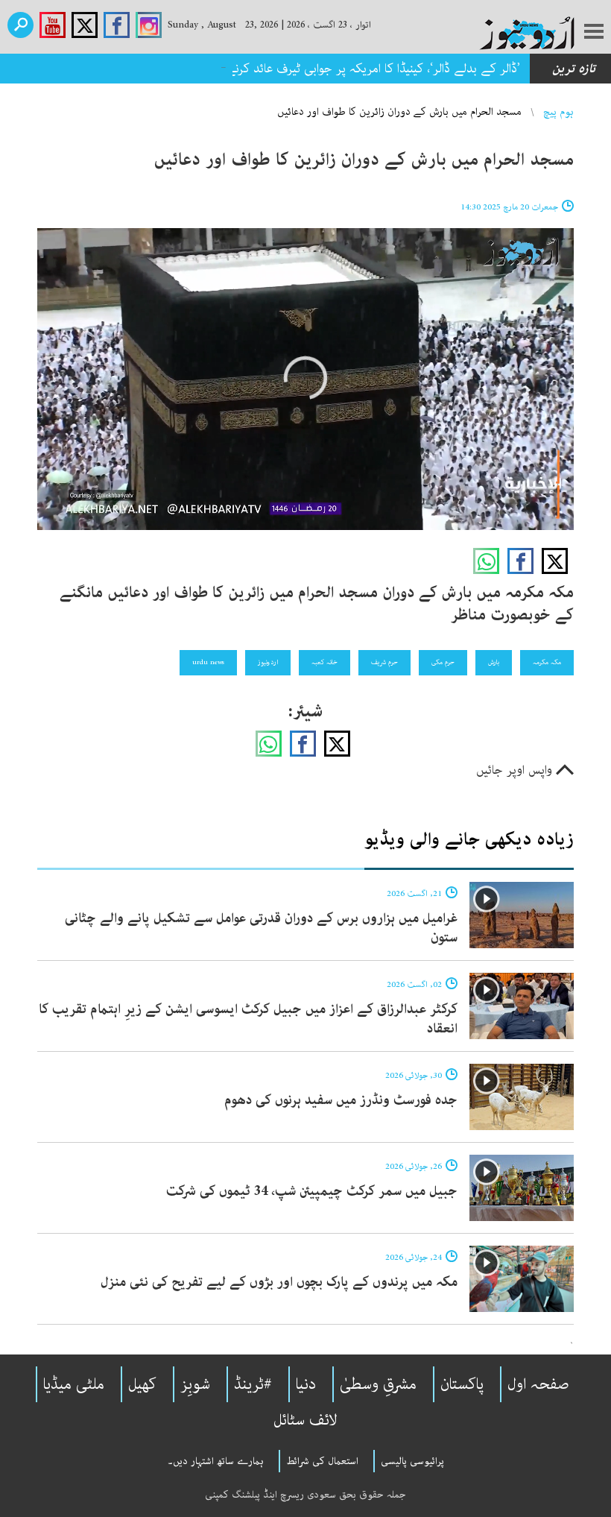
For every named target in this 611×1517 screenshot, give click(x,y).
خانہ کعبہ (324, 662)
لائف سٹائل (305, 1420)
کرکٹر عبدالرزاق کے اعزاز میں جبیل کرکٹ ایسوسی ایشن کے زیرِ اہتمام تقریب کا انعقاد (248, 1019)
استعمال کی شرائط (322, 1461)
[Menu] (594, 33)
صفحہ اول (538, 1384)
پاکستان (462, 1384)
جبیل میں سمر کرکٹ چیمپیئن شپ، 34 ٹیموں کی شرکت (312, 1191)
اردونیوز (268, 662)
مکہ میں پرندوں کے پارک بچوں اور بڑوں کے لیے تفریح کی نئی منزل (279, 1282)
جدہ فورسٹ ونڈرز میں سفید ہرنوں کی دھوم (341, 1100)
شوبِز (195, 1384)
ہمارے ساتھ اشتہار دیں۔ (216, 1461)
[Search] (20, 25)
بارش (493, 662)
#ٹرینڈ (253, 1384)
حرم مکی (443, 662)
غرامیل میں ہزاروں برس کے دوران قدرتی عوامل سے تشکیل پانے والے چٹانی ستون (261, 928)
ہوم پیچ (558, 112)
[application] (305, 379)
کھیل (142, 1384)
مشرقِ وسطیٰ (378, 1384)
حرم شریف (384, 662)
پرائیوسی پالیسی (412, 1461)
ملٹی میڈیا (73, 1384)
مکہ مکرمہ (547, 662)
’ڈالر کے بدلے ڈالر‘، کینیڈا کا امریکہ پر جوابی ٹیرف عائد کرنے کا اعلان (353, 68)
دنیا (306, 1384)
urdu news (208, 662)
